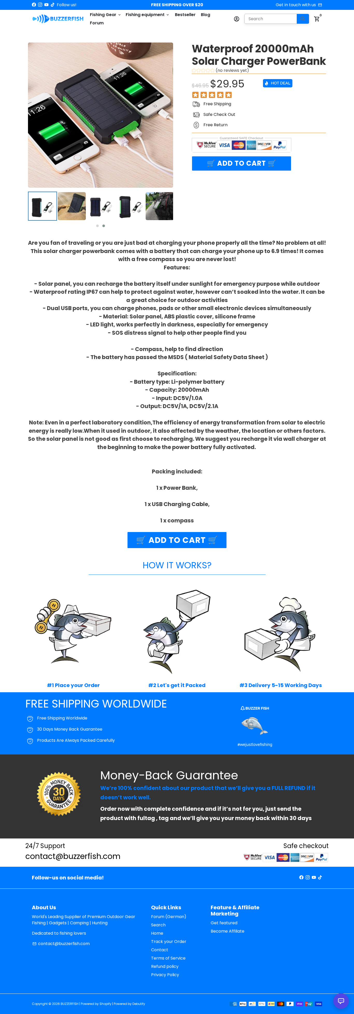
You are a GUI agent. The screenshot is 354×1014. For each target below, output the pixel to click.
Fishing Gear (106, 15)
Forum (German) (168, 917)
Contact (159, 950)
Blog (205, 15)
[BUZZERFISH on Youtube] (46, 5)
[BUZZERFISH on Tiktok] (53, 5)
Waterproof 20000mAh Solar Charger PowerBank (259, 55)
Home (157, 933)
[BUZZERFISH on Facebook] (34, 5)
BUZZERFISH (70, 1004)
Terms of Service (168, 958)
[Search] (303, 19)
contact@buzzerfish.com (61, 944)
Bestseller (185, 15)
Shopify (105, 1004)
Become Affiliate (227, 931)
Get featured (224, 923)
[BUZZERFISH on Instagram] (40, 5)
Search (158, 925)
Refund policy (165, 966)
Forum (97, 23)
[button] (97, 225)
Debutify (138, 1004)
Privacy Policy (165, 975)
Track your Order (168, 942)
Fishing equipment (148, 15)
